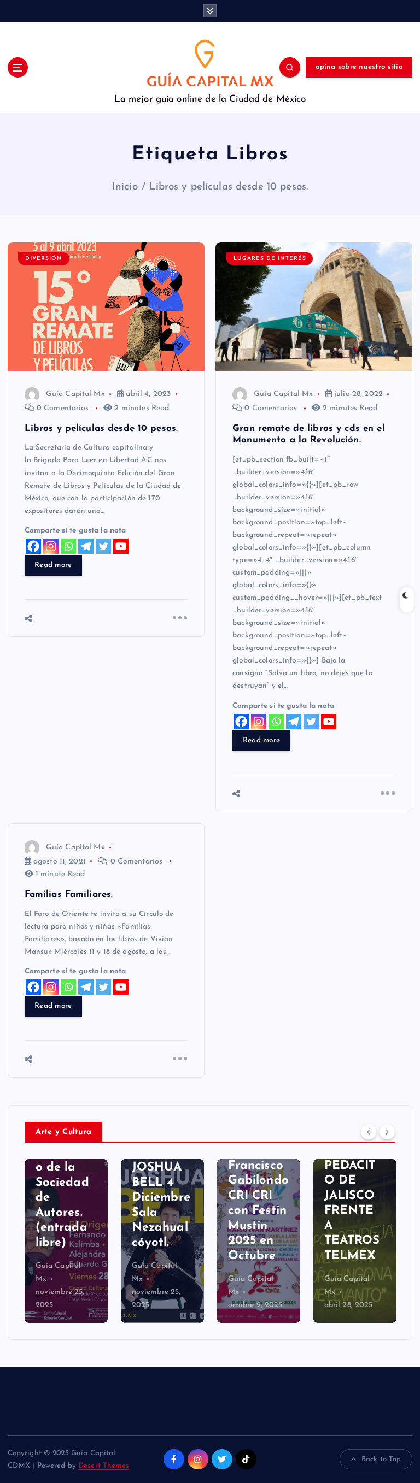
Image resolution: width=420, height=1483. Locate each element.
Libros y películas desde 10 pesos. (228, 187)
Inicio (125, 187)
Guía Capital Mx (75, 394)
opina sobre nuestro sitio (359, 66)
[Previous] (368, 1131)
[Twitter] (103, 546)
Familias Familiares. (69, 894)
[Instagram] (51, 546)
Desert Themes (103, 1465)
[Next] (387, 1131)
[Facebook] (33, 546)
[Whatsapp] (68, 546)
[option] (66, 1241)
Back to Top (381, 1459)
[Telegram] (86, 546)
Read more (53, 565)
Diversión (43, 259)
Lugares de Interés (270, 259)
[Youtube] (121, 546)
